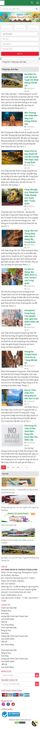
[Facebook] (8, 704)
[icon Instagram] (3, 704)
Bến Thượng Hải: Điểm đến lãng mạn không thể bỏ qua (31, 118)
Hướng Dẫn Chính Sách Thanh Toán (14, 616)
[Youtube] (13, 704)
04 (18, 467)
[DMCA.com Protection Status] (20, 723)
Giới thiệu (5, 613)
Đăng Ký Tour (6, 610)
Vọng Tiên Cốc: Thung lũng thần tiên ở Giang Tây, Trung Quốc (31, 236)
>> (26, 467)
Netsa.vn (28, 720)
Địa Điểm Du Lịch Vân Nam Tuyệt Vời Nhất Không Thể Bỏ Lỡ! (31, 80)
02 (8, 467)
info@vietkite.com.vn (14, 595)
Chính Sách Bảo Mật (8, 608)
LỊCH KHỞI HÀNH (7, 619)
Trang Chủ (6, 62)
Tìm (20, 54)
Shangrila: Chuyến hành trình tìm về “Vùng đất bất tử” (30, 357)
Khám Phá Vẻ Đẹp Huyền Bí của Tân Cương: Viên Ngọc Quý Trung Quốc (31, 157)
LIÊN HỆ (4, 622)
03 (13, 467)
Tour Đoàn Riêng (7, 625)
